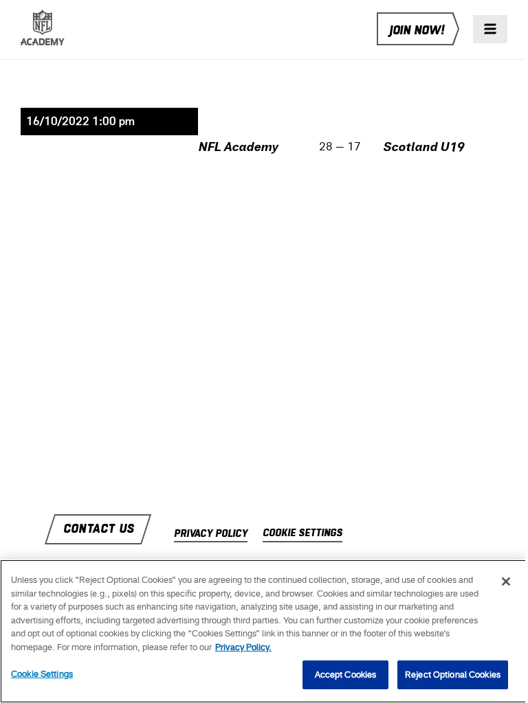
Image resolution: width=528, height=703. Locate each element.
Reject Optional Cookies (452, 674)
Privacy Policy (211, 534)
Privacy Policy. (243, 647)
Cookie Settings (42, 674)
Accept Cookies (346, 674)
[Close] (506, 581)
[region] (264, 631)
